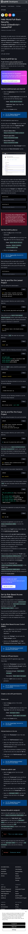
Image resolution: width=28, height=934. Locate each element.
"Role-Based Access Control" (16, 648)
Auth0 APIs (3, 871)
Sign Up (17, 904)
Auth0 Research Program (21, 897)
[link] (5, 867)
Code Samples (18, 869)
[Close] (25, 911)
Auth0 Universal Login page (11, 531)
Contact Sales (18, 909)
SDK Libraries (4, 873)
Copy (23, 289)
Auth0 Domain (5, 196)
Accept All (13, 923)
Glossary (17, 880)
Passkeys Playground (6, 891)
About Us (3, 904)
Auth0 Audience (5, 271)
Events (16, 891)
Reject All (14, 926)
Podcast (17, 875)
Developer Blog (18, 871)
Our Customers (4, 906)
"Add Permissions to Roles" (16, 761)
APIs (9, 232)
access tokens (10, 573)
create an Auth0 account (15, 61)
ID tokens (20, 560)
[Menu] (26, 2)
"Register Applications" (15, 114)
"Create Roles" (13, 723)
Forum (16, 887)
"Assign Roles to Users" (15, 802)
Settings (14, 929)
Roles (9, 703)
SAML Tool (3, 895)
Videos (16, 873)
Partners (3, 909)
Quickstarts (3, 869)
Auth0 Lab (3, 897)
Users (9, 772)
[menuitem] (7, 869)
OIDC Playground (5, 893)
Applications (11, 91)
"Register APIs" (13, 255)
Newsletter (17, 878)
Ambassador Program (20, 889)
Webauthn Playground (6, 889)
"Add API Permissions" (15, 685)
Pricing (16, 906)
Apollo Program (18, 895)
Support (17, 893)
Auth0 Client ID (5, 204)
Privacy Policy (5, 919)
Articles (3, 875)
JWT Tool (3, 887)
